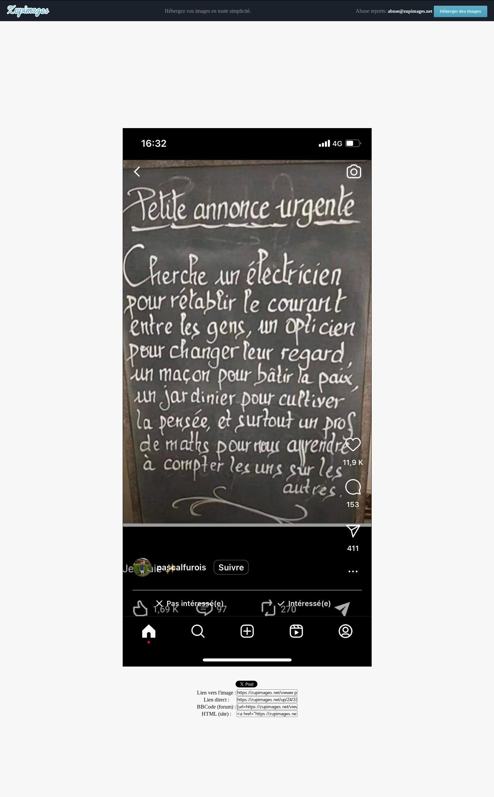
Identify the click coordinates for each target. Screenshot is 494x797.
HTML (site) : (216, 714)
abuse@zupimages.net (410, 11)
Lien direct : (216, 700)
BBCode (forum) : (216, 707)
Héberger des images (460, 11)
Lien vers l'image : (216, 692)
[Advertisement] (247, 75)
